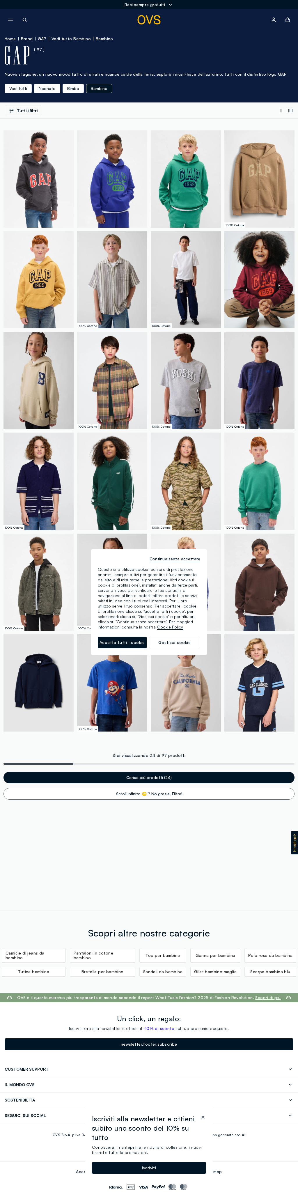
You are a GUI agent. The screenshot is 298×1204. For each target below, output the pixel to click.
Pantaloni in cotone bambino (93, 955)
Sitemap (214, 1171)
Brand (27, 38)
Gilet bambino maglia (215, 971)
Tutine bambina (33, 971)
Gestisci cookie (174, 642)
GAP (42, 38)
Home (10, 38)
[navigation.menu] (10, 20)
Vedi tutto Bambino (71, 38)
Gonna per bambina (215, 955)
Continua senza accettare (175, 558)
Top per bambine (163, 955)
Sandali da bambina (162, 971)
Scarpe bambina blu (270, 971)
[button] (294, 842)
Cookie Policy (170, 626)
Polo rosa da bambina (270, 955)
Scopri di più (268, 997)
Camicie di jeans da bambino (25, 955)
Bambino (104, 38)
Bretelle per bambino (102, 971)
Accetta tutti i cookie (122, 642)
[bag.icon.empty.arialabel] (288, 20)
